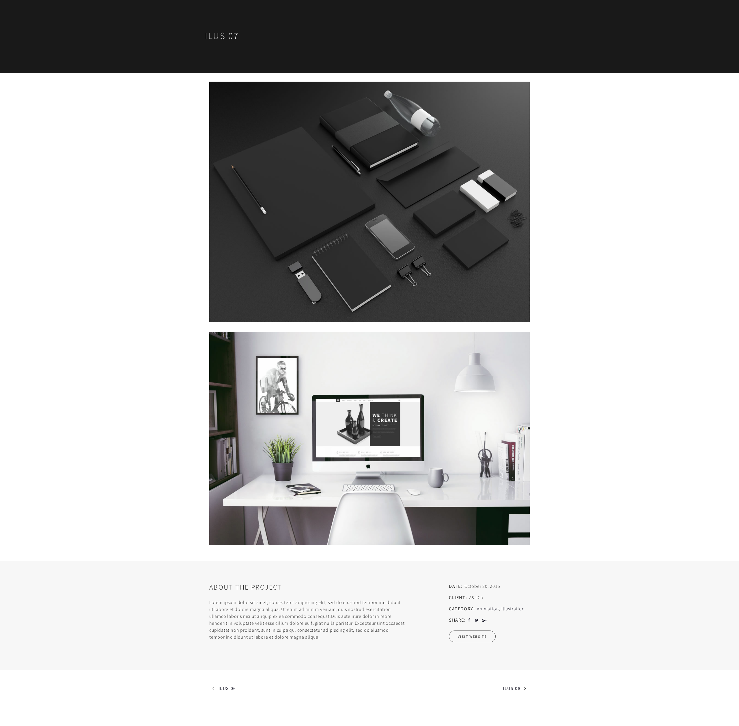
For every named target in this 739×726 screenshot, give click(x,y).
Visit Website (472, 636)
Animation (488, 608)
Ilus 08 (511, 688)
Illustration (513, 608)
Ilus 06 (227, 688)
